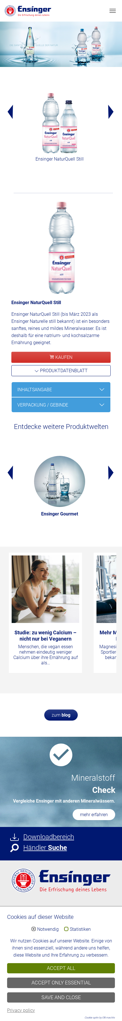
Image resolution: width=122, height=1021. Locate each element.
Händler (45, 848)
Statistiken (80, 929)
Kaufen (63, 357)
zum (61, 715)
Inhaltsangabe (34, 389)
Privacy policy (21, 1010)
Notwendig (48, 929)
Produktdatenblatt (63, 370)
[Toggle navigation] (112, 11)
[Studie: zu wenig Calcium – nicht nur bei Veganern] (45, 589)
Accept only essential (61, 983)
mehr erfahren (94, 814)
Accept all (61, 968)
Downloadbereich (48, 837)
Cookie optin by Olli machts (100, 1017)
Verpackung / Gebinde (42, 405)
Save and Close (61, 997)
